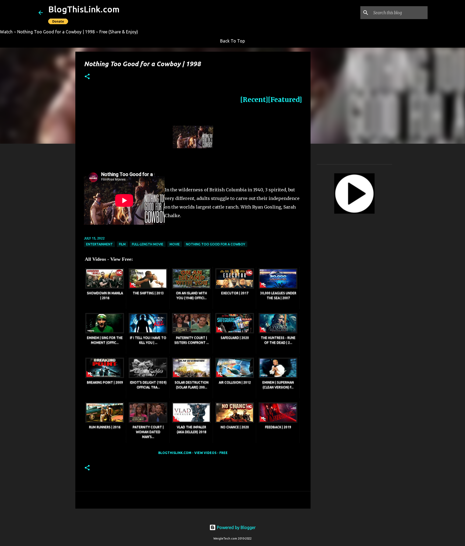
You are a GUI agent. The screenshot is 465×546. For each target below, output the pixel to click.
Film (122, 244)
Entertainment (99, 244)
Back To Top (232, 40)
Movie (175, 244)
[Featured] (285, 100)
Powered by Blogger (236, 527)
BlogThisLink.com (83, 9)
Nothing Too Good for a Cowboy (215, 244)
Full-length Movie (147, 244)
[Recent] (254, 100)
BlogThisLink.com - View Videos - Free (193, 453)
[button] (87, 76)
